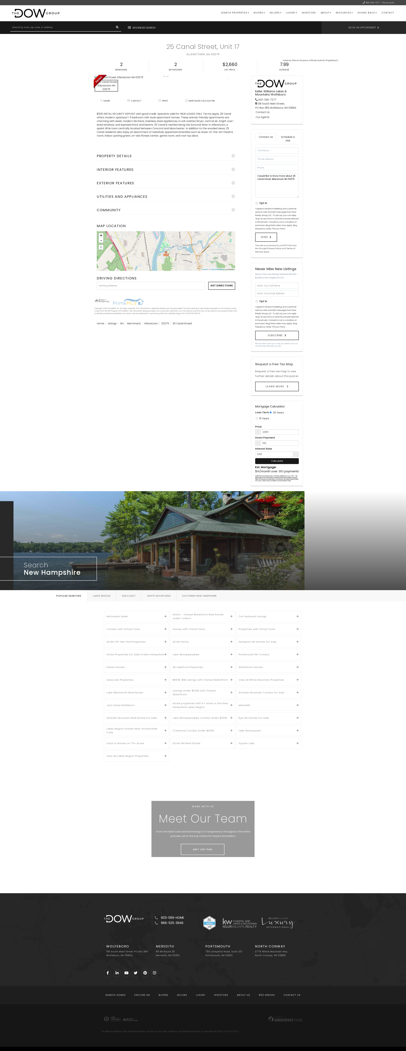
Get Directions (221, 285)
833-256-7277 (373, 2)
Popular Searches (68, 595)
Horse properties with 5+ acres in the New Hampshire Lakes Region (200, 705)
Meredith (244, 705)
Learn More (275, 386)
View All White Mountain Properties (261, 679)
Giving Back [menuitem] (366, 12)
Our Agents (262, 117)
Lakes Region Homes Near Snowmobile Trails (132, 730)
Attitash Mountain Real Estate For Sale (132, 718)
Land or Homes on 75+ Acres (125, 743)
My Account (388, 2)
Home (100, 323)
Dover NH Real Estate (186, 743)
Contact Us (263, 112)
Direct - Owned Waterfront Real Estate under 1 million (198, 616)
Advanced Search (143, 27)
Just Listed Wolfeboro (121, 705)
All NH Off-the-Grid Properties (126, 641)
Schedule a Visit (288, 138)
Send (264, 237)
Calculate (277, 461)
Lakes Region (101, 595)
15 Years (264, 418)
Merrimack (134, 323)
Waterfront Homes (251, 667)
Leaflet (205, 269)
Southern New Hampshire (199, 595)
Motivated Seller (117, 616)
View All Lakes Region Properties (128, 756)
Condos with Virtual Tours (123, 629)
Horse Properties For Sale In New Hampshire (135, 654)
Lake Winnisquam (250, 730)
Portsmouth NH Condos (254, 654)
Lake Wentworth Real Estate (125, 692)
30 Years (278, 412)
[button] (117, 28)
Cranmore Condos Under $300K (193, 730)
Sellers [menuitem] (275, 12)
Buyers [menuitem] (258, 12)
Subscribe (275, 335)
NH (122, 323)
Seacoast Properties (120, 679)
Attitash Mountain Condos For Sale (261, 692)
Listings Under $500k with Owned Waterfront (194, 692)
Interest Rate (263, 449)
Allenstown (151, 323)
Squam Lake (247, 743)
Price (258, 427)
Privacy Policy (278, 228)
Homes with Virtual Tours (189, 629)
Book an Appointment (362, 27)
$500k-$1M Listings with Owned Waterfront (200, 679)
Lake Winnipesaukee (186, 654)
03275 (165, 323)
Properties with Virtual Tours (257, 629)
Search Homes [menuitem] (115, 995)
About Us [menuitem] (243, 995)
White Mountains (159, 595)
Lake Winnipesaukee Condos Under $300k (200, 718)
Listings (112, 323)
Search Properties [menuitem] (234, 12)
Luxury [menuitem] (290, 12)
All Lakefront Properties (188, 667)
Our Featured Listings (252, 616)
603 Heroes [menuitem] (267, 995)
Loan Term (262, 412)
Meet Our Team (202, 849)
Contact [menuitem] (387, 12)
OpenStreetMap (218, 269)
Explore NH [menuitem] (142, 995)
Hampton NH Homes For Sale (257, 641)
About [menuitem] (325, 12)
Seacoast (129, 595)
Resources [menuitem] (343, 12)
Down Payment (265, 437)
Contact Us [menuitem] (292, 995)
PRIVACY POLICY (232, 1031)
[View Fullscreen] (101, 247)
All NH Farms (181, 641)
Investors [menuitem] (309, 12)
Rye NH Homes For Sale (254, 718)
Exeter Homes (116, 667)
